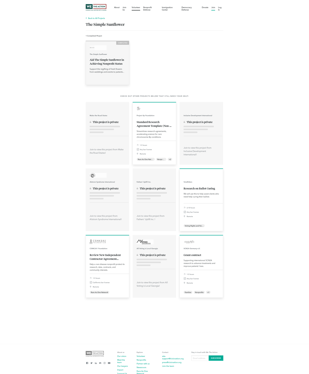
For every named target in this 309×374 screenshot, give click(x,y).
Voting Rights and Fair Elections (197, 225)
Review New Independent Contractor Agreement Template (105, 257)
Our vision (121, 356)
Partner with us (143, 363)
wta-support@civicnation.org (173, 357)
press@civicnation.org (171, 362)
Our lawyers (122, 366)
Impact (120, 369)
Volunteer (136, 7)
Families (188, 292)
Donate (205, 7)
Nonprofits (161, 159)
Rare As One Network (146, 159)
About (116, 7)
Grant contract (192, 255)
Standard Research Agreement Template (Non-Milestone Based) (153, 124)
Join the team (168, 366)
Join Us (124, 8)
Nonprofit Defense (147, 8)
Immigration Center (167, 8)
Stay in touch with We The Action (204, 352)
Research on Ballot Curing (199, 188)
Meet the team (121, 361)
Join (213, 7)
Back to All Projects (96, 18)
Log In (219, 8)
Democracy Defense (187, 8)
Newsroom (141, 367)
